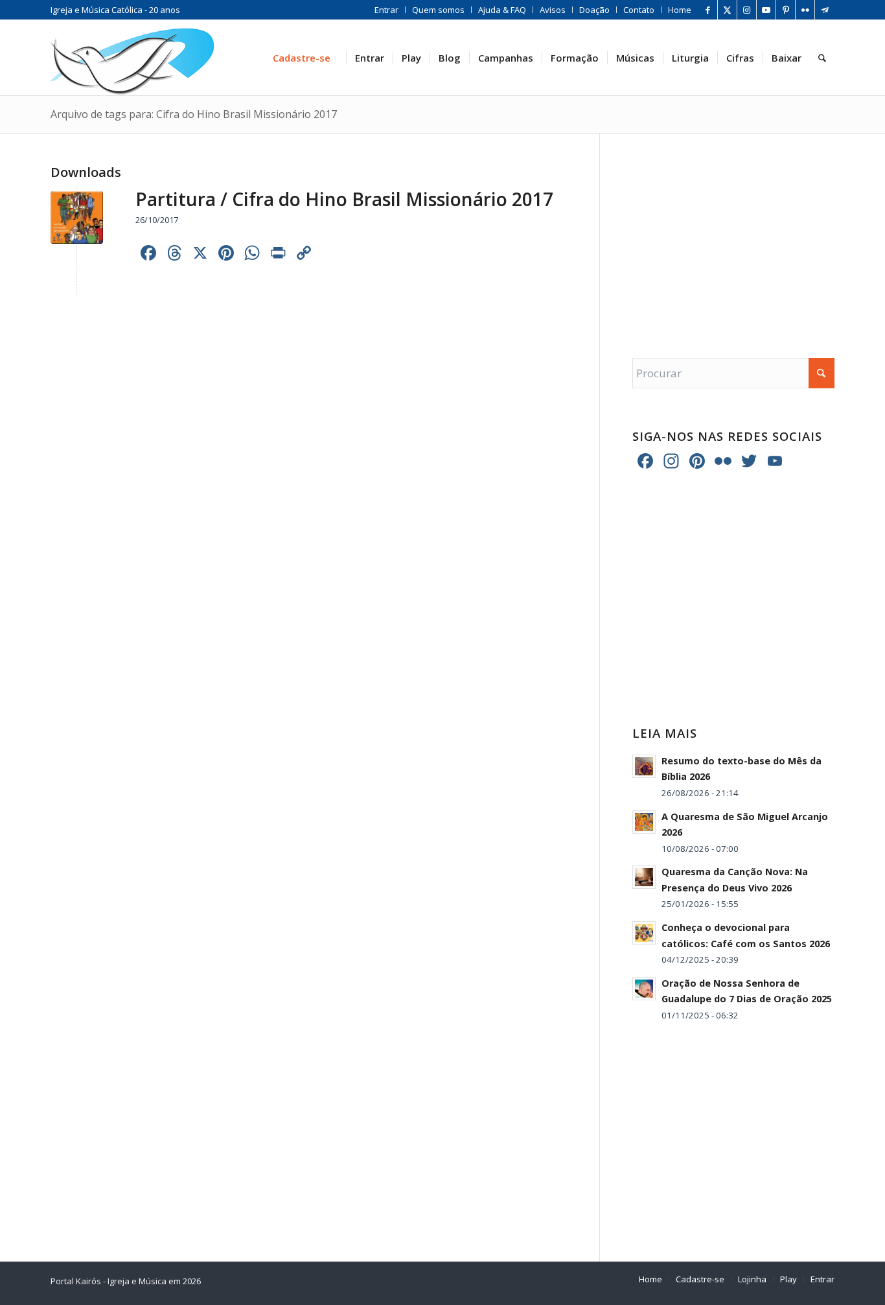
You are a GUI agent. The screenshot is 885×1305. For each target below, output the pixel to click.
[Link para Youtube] (766, 9)
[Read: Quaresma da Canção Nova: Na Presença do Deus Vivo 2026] (644, 877)
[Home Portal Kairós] (132, 57)
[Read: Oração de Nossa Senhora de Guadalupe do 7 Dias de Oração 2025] (644, 988)
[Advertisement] (733, 233)
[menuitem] (387, 9)
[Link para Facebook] (707, 9)
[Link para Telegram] (824, 9)
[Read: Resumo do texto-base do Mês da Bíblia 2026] (644, 766)
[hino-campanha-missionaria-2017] (77, 217)
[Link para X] (727, 9)
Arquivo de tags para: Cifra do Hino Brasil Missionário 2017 (194, 114)
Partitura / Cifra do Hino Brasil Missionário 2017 (344, 199)
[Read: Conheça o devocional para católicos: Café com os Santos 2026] (644, 933)
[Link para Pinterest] (785, 9)
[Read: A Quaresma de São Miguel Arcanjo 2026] (644, 822)
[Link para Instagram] (746, 9)
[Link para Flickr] (805, 9)
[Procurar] (822, 57)
